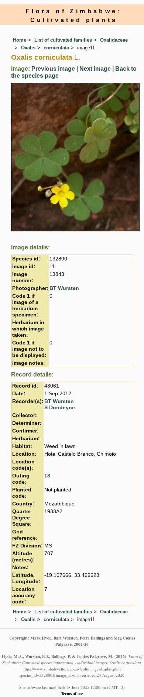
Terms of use (72, 693)
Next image (95, 69)
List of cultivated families (63, 40)
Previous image (53, 69)
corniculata (56, 47)
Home (19, 40)
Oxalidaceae (114, 40)
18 (47, 476)
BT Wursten (64, 288)
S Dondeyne (59, 407)
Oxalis (28, 47)
